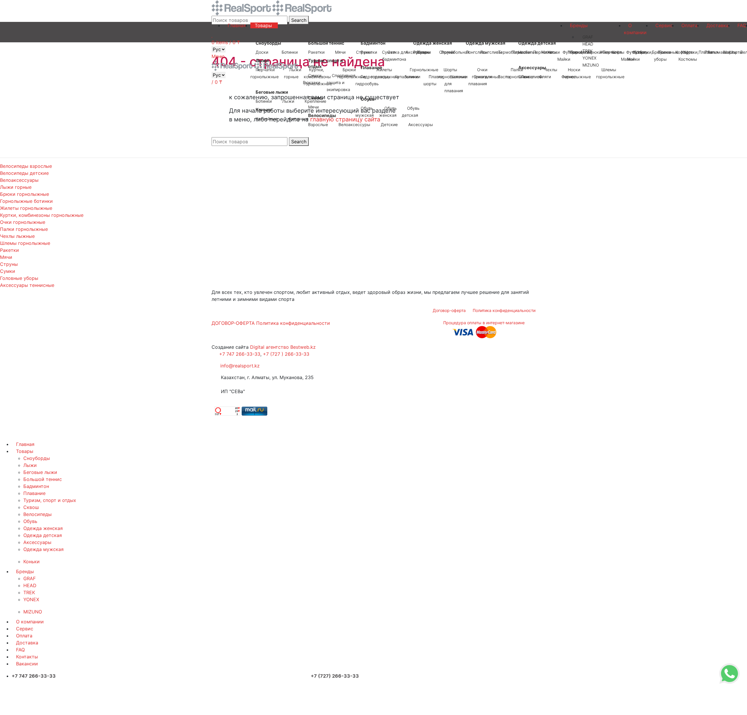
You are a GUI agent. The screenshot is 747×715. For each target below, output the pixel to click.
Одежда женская (43, 528)
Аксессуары (37, 542)
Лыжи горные (16, 187)
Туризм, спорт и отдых (49, 500)
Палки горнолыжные (24, 229)
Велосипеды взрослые (26, 166)
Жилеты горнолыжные (26, 208)
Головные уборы (19, 278)
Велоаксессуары (19, 180)
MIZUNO (32, 612)
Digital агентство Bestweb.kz (283, 347)
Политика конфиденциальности (293, 323)
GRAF (29, 578)
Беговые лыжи (40, 472)
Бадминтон (36, 486)
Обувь (30, 521)
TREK (29, 592)
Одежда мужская (43, 549)
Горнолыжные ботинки (26, 201)
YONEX (31, 599)
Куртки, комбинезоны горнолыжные (41, 215)
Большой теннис (42, 479)
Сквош (31, 507)
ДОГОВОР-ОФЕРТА (233, 323)
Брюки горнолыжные (24, 194)
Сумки (7, 271)
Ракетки (9, 250)
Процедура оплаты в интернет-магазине (484, 322)
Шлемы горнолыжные (25, 243)
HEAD (29, 585)
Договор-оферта (449, 310)
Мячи (6, 257)
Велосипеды (37, 514)
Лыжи (30, 465)
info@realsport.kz (240, 366)
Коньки (31, 561)
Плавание (34, 493)
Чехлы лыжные (17, 236)
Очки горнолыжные (22, 222)
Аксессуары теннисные (27, 285)
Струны (9, 264)
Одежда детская (42, 535)
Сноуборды (36, 458)
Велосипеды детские (24, 173)
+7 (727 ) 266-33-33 (286, 354)
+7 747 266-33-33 (239, 354)
